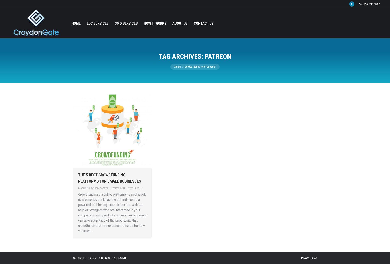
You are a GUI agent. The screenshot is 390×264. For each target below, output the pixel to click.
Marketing (84, 187)
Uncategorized (100, 187)
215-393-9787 (372, 4)
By (118, 187)
